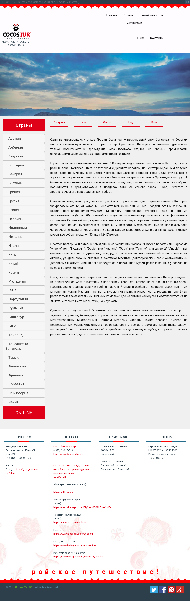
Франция (15, 375)
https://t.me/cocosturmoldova (69, 522)
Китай (13, 263)
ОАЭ (12, 290)
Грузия (13, 201)
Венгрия (15, 174)
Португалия (18, 299)
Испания (15, 237)
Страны (128, 15)
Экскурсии (134, 23)
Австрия (15, 138)
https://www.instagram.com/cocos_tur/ (74, 545)
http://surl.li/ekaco (63, 492)
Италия (14, 245)
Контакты (157, 38)
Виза (154, 122)
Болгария (16, 165)
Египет (13, 210)
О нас (141, 38)
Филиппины (17, 366)
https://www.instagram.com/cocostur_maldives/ (79, 556)
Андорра (15, 156)
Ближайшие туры (150, 15)
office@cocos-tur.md (71, 454)
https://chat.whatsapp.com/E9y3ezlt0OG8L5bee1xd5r (82, 507)
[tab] (24, 138)
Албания (15, 147)
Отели (107, 122)
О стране (59, 122)
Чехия (13, 402)
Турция (14, 357)
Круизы (14, 272)
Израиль (15, 219)
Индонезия (17, 228)
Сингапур (16, 317)
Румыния (16, 308)
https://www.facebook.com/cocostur (73, 533)
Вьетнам (15, 183)
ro (187, 2)
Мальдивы (17, 281)
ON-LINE (23, 412)
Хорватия (16, 384)
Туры (83, 122)
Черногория (18, 393)
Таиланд (15, 335)
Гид (130, 122)
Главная (111, 15)
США (12, 326)
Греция (14, 192)
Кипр (12, 254)
